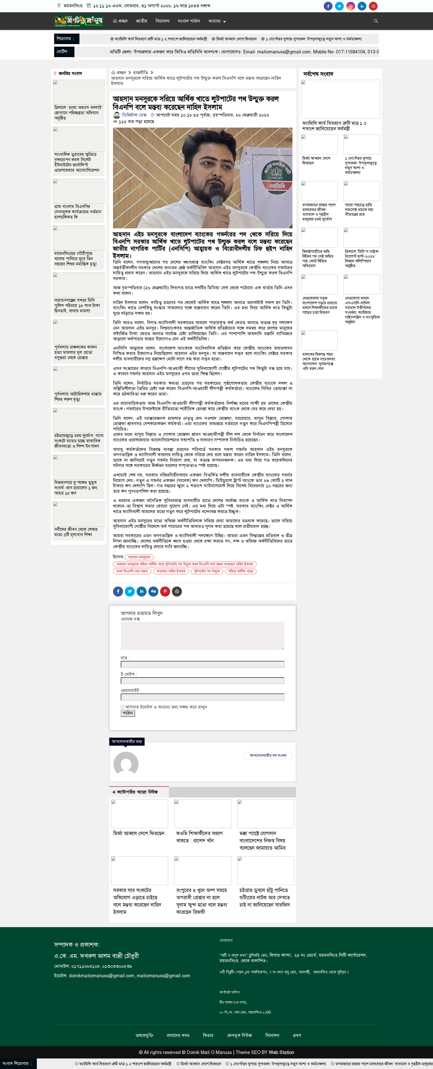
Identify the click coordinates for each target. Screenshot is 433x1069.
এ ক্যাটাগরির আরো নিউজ (135, 792)
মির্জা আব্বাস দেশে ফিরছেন (183, 39)
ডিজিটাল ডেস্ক (134, 115)
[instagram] (352, 6)
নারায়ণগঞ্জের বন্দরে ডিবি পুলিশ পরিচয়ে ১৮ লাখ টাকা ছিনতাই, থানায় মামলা (77, 306)
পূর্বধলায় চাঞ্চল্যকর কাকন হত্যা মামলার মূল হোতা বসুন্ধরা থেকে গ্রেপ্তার (75, 352)
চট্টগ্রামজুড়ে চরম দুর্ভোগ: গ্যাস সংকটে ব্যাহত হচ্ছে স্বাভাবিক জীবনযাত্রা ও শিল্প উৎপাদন (78, 441)
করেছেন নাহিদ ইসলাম (171, 571)
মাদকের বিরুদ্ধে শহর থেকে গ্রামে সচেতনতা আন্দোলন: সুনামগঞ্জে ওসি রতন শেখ (318, 361)
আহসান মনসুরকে (139, 557)
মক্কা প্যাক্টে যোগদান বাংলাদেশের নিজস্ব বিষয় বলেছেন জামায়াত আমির (263, 840)
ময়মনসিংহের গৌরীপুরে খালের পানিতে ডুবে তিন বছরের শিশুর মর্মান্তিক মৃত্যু (75, 259)
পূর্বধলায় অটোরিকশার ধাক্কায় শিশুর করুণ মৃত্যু (78, 397)
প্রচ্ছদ (122, 21)
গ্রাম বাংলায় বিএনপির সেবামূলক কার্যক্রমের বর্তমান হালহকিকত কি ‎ (77, 212)
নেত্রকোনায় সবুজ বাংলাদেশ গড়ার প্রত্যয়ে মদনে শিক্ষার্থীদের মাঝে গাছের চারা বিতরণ (319, 305)
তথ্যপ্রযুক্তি (144, 1035)
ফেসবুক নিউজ (239, 1035)
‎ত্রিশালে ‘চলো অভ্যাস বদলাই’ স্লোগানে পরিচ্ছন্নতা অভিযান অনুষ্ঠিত (78, 113)
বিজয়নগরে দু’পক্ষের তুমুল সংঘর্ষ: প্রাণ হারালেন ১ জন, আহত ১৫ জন (76, 488)
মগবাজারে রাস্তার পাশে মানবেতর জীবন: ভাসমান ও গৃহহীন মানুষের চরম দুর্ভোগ (319, 212)
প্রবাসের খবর (178, 1035)
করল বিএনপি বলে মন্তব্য (132, 571)
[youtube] (374, 6)
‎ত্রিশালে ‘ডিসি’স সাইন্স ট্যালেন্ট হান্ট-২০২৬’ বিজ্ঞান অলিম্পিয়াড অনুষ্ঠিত (362, 258)
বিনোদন (163, 21)
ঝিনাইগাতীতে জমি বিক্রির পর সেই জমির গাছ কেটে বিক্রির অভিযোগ (317, 258)
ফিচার (208, 1035)
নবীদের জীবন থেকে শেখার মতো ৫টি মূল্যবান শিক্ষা (76, 532)
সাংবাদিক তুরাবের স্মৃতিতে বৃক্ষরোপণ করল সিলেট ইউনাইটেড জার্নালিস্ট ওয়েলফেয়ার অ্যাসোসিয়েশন (76, 162)
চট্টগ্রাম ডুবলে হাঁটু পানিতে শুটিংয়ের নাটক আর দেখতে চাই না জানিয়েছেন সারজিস (265, 897)
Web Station (281, 1052)
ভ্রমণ (297, 1035)
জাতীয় (141, 21)
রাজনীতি (140, 72)
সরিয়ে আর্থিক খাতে (241, 571)
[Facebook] (118, 592)
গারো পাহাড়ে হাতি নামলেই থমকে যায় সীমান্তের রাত (359, 210)
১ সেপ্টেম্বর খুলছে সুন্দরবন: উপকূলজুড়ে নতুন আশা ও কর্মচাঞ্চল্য (260, 39)
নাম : (125, 658)
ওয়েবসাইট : (131, 690)
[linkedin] (363, 6)
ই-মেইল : (129, 674)
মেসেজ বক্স (130, 619)
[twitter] (340, 6)
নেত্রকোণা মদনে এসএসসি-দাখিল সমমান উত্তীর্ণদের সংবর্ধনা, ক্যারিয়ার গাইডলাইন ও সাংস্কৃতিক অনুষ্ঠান (362, 310)
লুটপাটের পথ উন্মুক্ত (207, 571)
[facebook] (329, 6)
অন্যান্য (214, 21)
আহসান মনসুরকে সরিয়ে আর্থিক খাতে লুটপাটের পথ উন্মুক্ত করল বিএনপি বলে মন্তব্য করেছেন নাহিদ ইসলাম (196, 80)
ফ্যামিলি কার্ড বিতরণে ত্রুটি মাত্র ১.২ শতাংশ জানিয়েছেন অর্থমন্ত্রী (108, 39)
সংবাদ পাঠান (189, 21)
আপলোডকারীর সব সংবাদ (268, 755)
